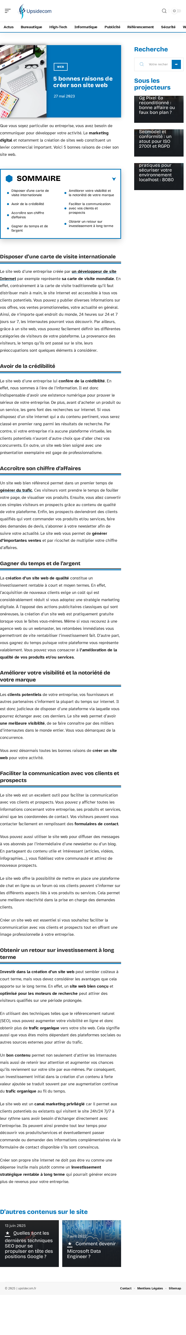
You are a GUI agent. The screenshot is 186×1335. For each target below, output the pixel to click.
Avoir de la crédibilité (27, 204)
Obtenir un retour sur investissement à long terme (91, 224)
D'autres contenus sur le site (44, 1212)
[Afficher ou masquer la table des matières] (88, 179)
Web (60, 67)
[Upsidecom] (35, 11)
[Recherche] (164, 11)
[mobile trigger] (9, 11)
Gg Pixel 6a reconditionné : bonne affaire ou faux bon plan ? (157, 105)
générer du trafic (16, 490)
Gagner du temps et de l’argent (29, 228)
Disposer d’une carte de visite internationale (30, 193)
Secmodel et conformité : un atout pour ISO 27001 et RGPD (155, 139)
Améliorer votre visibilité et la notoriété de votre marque (91, 193)
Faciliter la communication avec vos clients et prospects (89, 208)
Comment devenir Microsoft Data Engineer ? (91, 1250)
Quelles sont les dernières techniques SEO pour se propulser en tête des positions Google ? (29, 1244)
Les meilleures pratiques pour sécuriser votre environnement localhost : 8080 (156, 170)
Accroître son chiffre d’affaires (27, 215)
